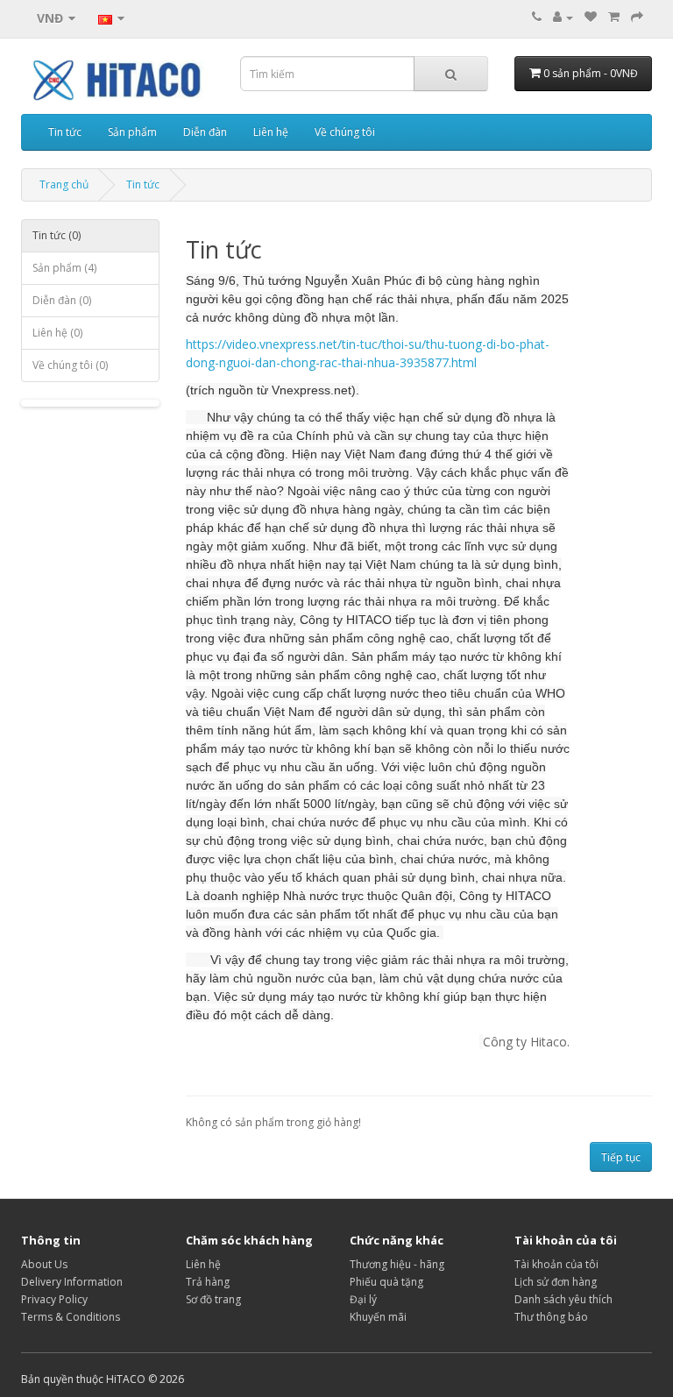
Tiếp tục (621, 1157)
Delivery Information (72, 1281)
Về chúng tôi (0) (70, 365)
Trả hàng (208, 1281)
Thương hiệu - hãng (397, 1264)
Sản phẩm (132, 131)
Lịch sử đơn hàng (555, 1281)
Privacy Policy (54, 1299)
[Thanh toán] (637, 17)
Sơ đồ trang (213, 1299)
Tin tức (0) (56, 235)
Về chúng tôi (345, 131)
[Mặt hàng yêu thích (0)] (590, 17)
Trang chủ (64, 184)
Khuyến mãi (378, 1316)
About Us (44, 1264)
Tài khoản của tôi (556, 1264)
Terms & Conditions (70, 1316)
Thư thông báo (551, 1316)
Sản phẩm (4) (64, 267)
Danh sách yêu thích (563, 1299)
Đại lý (363, 1299)
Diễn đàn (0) (61, 300)
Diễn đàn (205, 131)
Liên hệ (270, 131)
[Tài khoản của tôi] (563, 17)
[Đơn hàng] (614, 17)
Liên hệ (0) (57, 332)
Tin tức (64, 131)
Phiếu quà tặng (386, 1281)
